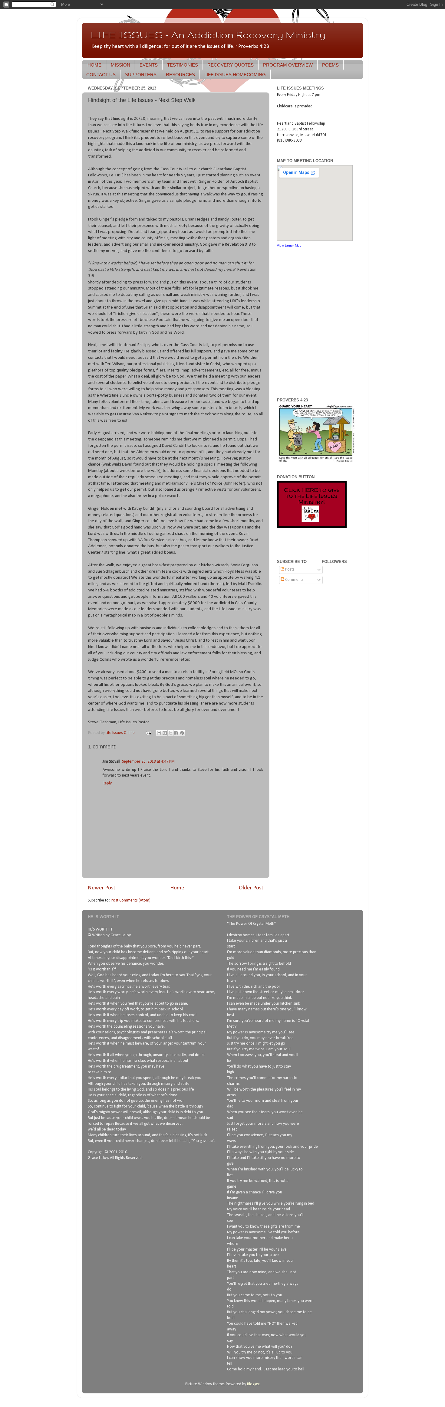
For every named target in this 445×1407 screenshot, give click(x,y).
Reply (107, 783)
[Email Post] (148, 733)
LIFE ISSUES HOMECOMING (235, 74)
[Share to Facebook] (176, 733)
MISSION (120, 64)
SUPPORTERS (141, 74)
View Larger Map (289, 245)
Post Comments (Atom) (130, 900)
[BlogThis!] (165, 733)
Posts (289, 569)
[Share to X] (170, 733)
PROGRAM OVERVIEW (288, 64)
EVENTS (149, 64)
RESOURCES (180, 74)
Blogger (253, 1384)
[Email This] (159, 733)
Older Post (251, 888)
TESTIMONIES (182, 64)
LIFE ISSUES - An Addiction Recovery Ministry (208, 34)
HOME (94, 64)
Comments (294, 580)
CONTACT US (101, 74)
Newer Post (101, 888)
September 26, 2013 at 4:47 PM (148, 762)
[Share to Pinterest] (182, 733)
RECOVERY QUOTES (230, 64)
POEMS (330, 64)
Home (177, 888)
